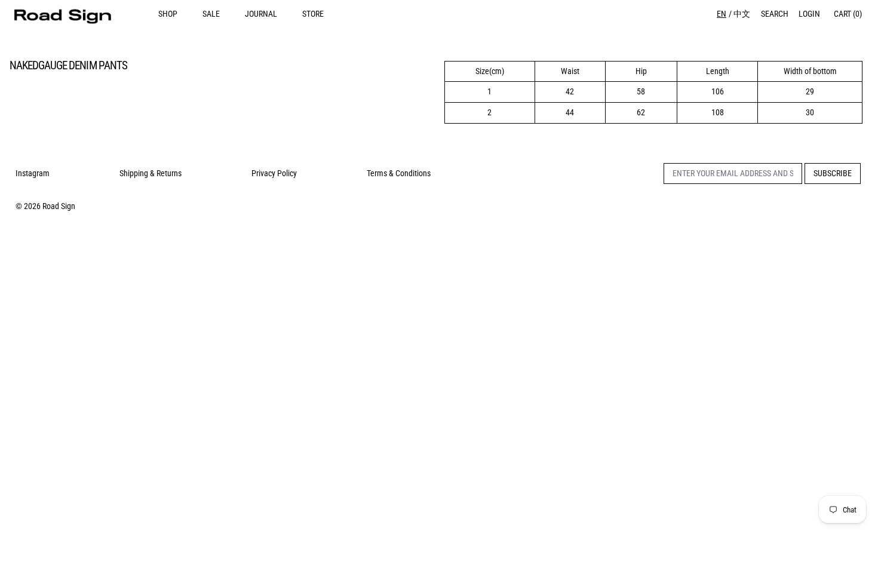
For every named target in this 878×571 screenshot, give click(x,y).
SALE (211, 14)
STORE (313, 14)
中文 (741, 14)
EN (721, 14)
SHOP (167, 14)
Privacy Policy (274, 173)
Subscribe (832, 173)
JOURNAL (261, 14)
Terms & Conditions (399, 173)
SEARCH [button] (774, 14)
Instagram (33, 173)
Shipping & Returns (150, 173)
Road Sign (58, 206)
